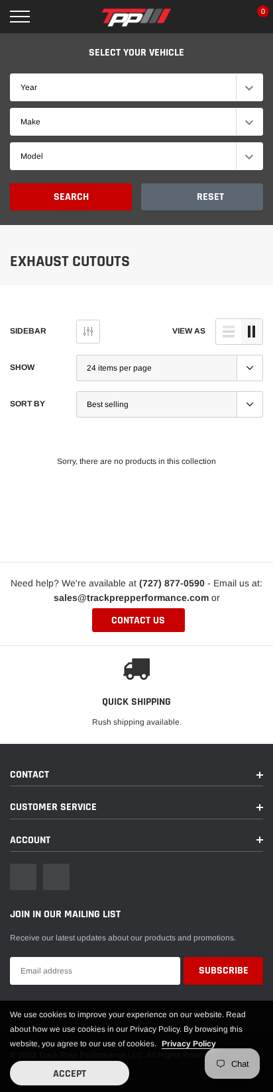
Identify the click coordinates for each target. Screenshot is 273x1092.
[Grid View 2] (251, 331)
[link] (23, 877)
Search (71, 197)
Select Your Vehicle (136, 53)
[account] (224, 16)
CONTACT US (138, 620)
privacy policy (189, 1043)
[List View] (228, 331)
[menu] (20, 16)
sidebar (28, 331)
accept (69, 1074)
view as (188, 331)
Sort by (27, 403)
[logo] (136, 16)
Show (22, 367)
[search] (53, 16)
